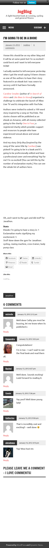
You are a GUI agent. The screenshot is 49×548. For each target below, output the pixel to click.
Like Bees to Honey (22, 97)
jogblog (26, 45)
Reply (6, 331)
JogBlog (25, 11)
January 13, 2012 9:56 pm (29, 418)
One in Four (28, 123)
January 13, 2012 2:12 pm (27, 314)
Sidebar (38, 27)
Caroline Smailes (11, 93)
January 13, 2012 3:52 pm (29, 339)
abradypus (10, 442)
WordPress (21, 545)
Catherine (9, 418)
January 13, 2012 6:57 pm (26, 368)
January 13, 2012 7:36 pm (25, 393)
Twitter (32, 2)
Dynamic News (36, 545)
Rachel (8, 368)
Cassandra (10, 339)
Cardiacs (32, 146)
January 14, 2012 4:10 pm (29, 443)
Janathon (9, 295)
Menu (11, 27)
